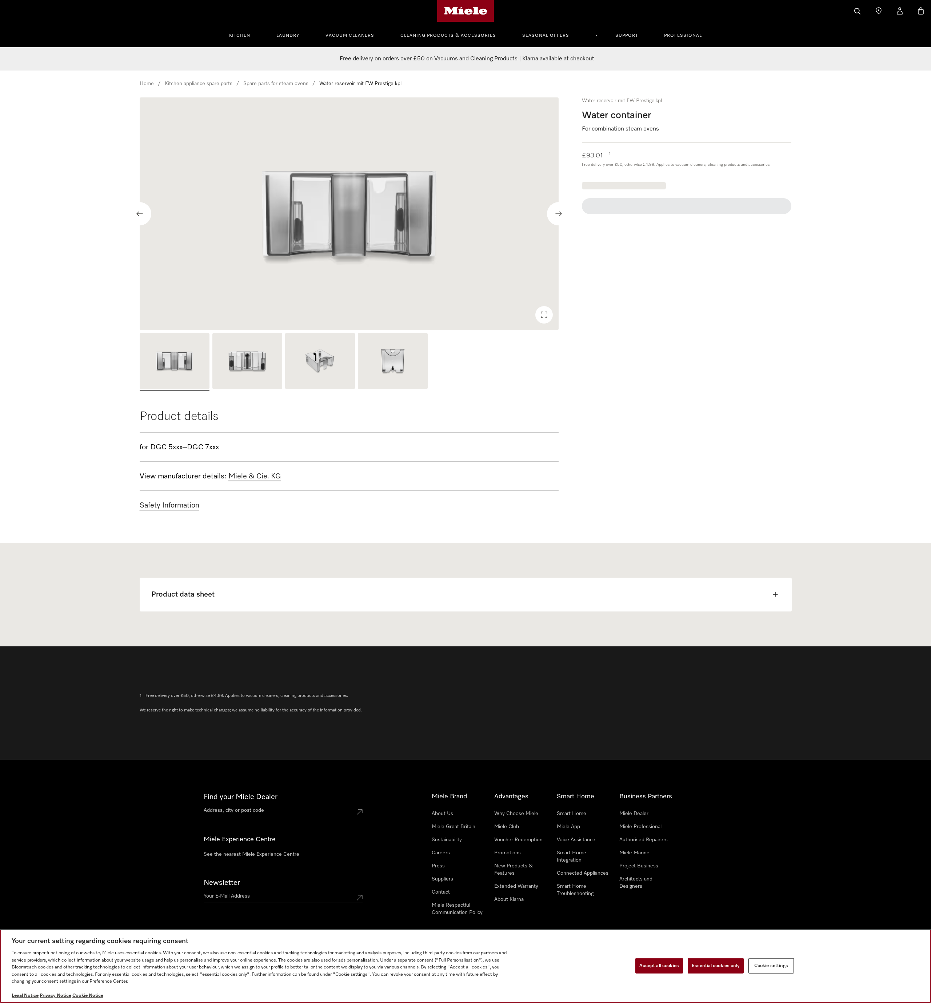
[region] (349, 213)
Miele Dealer (633, 813)
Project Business (638, 865)
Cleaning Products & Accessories (448, 35)
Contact (441, 892)
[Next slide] (558, 213)
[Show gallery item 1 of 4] (174, 362)
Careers (441, 852)
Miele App (568, 826)
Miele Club (506, 826)
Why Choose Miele (516, 813)
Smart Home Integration (571, 856)
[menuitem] (243, 34)
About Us (442, 813)
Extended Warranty (516, 886)
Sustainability (447, 839)
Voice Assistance (576, 839)
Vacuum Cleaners (349, 35)
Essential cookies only (716, 965)
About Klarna (509, 899)
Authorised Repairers (643, 839)
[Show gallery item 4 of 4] (393, 362)
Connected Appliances (582, 873)
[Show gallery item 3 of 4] (320, 362)
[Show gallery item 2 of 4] (247, 362)
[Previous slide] (139, 213)
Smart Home (571, 813)
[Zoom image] (544, 315)
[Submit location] (360, 812)
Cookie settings (771, 965)
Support (626, 35)
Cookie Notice (87, 995)
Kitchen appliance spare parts (198, 83)
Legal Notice (25, 995)
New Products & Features (513, 869)
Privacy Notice (55, 995)
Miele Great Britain (453, 826)
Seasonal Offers (545, 35)
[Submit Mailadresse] (360, 897)
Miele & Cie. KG (254, 476)
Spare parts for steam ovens (275, 83)
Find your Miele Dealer (240, 797)
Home (147, 83)
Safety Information (169, 505)
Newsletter (222, 882)
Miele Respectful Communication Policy (457, 909)
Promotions (507, 852)
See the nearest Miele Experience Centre (251, 854)
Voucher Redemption (518, 839)
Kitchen (239, 35)
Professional (683, 35)
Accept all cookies (659, 965)
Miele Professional (640, 826)
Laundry (287, 35)
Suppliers (442, 879)
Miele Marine (634, 852)
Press (438, 865)
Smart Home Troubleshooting (575, 890)
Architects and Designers (635, 882)
